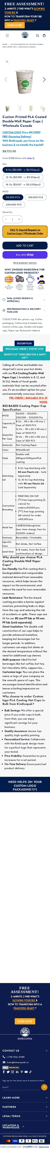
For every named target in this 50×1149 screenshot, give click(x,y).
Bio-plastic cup (26, 319)
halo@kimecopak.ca (17, 1062)
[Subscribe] (44, 1087)
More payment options (25, 262)
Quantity (7, 211)
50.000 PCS (13, 197)
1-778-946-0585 (16, 1056)
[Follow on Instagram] (12, 1072)
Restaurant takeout (30, 330)
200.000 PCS (14, 204)
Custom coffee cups (12, 326)
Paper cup (13, 330)
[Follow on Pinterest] (21, 1072)
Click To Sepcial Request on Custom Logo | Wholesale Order (25, 231)
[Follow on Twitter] (8, 1072)
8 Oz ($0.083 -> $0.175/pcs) (23, 169)
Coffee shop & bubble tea (28, 323)
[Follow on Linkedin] (17, 1072)
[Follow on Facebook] (3, 1072)
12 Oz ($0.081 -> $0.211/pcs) (23, 177)
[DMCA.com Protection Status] (10, 1068)
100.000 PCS (35, 197)
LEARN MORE (14, 25)
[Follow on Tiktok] (30, 1072)
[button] (7, 35)
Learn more (44, 1146)
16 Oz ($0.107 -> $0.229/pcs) (23, 184)
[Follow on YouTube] (26, 1072)
